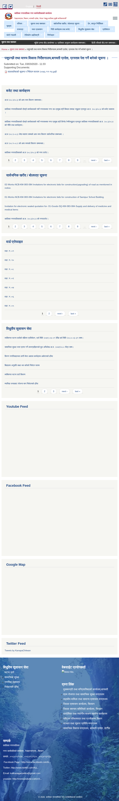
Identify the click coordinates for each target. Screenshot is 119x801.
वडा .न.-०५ (9, 306)
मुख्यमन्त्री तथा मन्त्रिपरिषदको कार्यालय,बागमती (85, 689)
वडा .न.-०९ (9, 278)
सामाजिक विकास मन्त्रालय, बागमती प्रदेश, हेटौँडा (86, 728)
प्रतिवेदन (105, 29)
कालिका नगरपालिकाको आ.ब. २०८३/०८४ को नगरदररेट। (27, 218)
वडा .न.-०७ (9, 287)
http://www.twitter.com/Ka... (24, 767)
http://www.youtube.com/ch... (27, 778)
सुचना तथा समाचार (36, 23)
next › (94, 160)
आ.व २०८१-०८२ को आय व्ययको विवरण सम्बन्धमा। (24, 143)
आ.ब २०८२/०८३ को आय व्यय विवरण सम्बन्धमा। (23, 100)
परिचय (18, 23)
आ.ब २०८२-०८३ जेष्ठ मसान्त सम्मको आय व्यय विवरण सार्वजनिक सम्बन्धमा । (34, 134)
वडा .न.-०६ (9, 296)
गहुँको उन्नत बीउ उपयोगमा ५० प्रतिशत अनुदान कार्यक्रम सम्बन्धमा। (53, 43)
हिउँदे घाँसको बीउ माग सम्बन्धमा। (97, 43)
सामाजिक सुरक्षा (11, 677)
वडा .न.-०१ (9, 251)
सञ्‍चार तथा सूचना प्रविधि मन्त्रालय (80, 723)
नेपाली (38, 6)
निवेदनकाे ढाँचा (11, 686)
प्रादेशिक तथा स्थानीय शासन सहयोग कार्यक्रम (85, 713)
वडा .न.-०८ (9, 269)
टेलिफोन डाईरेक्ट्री (30, 35)
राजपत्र (19, 29)
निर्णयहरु (49, 35)
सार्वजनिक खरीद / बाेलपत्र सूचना (65, 23)
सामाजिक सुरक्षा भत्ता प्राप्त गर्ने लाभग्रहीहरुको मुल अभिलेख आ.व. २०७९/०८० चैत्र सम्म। (39, 347)
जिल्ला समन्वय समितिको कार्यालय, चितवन (82, 708)
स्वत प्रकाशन (35, 29)
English (29, 6)
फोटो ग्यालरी (10, 35)
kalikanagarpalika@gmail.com (25, 773)
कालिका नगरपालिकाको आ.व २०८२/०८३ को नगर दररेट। (27, 152)
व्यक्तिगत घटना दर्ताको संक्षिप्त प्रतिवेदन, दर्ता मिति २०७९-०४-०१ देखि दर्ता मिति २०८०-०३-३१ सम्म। (44, 338)
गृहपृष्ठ (9, 26)
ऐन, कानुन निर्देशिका (94, 23)
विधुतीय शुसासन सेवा (85, 29)
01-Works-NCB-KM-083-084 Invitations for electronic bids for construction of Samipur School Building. (54, 197)
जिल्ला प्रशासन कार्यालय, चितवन (79, 703)
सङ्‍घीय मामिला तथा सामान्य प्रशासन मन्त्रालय (85, 699)
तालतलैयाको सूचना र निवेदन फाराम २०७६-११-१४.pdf (32, 71)
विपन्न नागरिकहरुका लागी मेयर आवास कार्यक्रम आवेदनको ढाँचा (29, 356)
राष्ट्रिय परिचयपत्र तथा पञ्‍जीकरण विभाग (82, 718)
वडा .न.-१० (9, 260)
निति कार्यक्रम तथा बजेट (59, 29)
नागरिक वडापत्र (12, 682)
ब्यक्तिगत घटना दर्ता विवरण (15, 374)
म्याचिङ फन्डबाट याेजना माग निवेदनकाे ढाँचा (21, 383)
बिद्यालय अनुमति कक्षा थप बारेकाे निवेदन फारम (22, 365)
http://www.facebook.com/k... (36, 762)
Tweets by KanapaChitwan (18, 650)
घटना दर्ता (9, 672)
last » (107, 160)
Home (4, 49)
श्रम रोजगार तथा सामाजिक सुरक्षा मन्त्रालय (83, 694)
